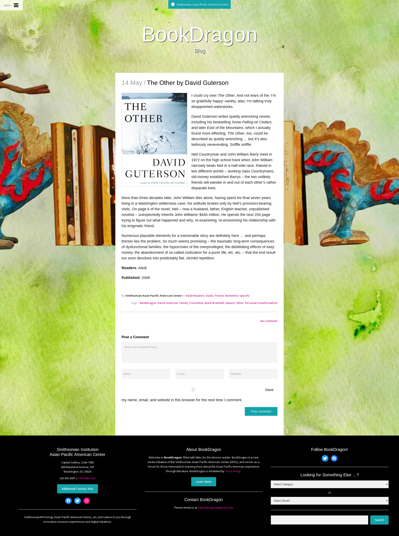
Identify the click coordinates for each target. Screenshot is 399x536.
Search (379, 520)
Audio (210, 295)
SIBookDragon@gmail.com (215, 507)
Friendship (196, 303)
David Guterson (168, 303)
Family (183, 303)
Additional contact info (77, 489)
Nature (230, 303)
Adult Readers (195, 295)
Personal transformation (261, 303)
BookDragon (199, 34)
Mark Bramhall (214, 303)
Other (240, 303)
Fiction (219, 295)
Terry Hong (232, 471)
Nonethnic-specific (237, 295)
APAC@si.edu (87, 478)
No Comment (268, 321)
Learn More (204, 482)
